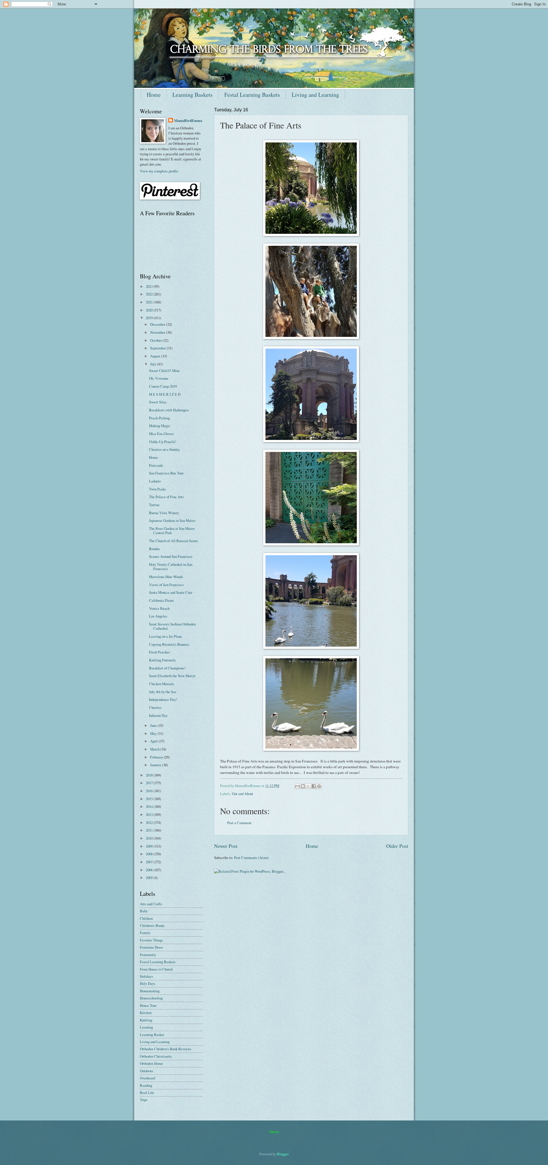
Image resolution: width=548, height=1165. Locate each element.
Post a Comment (239, 822)
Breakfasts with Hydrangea (169, 410)
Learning (146, 1027)
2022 (150, 294)
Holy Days (147, 983)
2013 (150, 814)
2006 (150, 869)
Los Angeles (158, 616)
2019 (150, 317)
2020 (150, 310)
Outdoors (146, 1070)
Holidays (146, 976)
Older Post (397, 845)
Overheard (147, 1078)
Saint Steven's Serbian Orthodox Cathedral (172, 626)
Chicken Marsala (161, 683)
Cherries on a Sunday (164, 449)
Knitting (146, 1020)
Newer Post (225, 845)
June (154, 725)
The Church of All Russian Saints (173, 540)
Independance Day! (163, 699)
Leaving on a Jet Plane (165, 636)
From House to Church (156, 969)
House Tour (148, 1005)
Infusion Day (158, 715)
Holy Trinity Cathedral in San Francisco (170, 566)
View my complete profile (159, 171)
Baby (144, 911)
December (158, 324)
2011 (150, 830)
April (154, 741)
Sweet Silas (157, 402)
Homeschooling (151, 998)
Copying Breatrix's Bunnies (169, 644)
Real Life (147, 1092)
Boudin (154, 548)
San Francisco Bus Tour (166, 473)
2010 (150, 838)
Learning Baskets (192, 94)
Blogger (282, 1153)
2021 (150, 302)
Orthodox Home (151, 1063)
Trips (143, 1099)
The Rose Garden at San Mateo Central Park (172, 530)
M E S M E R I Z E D (164, 394)
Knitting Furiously (162, 660)
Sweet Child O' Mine (164, 370)
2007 (150, 861)
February (157, 757)
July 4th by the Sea (162, 691)
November (158, 332)
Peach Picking (159, 417)
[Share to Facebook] (314, 786)
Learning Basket (152, 1034)
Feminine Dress (151, 947)
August (155, 356)
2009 (150, 846)
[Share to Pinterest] (319, 786)
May (154, 733)
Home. (154, 457)
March (155, 749)
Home (154, 94)
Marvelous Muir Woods (166, 576)
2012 (150, 822)
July (153, 364)
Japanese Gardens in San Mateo (172, 520)
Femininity (148, 954)
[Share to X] (308, 786)
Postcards (156, 465)
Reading (146, 1085)
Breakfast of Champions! (167, 668)
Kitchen (146, 1012)
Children (146, 918)
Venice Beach (159, 608)
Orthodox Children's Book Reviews (165, 1048)
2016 (150, 790)
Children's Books (152, 925)
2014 (150, 806)
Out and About (242, 793)
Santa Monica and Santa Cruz (170, 592)
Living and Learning (315, 94)
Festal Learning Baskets (252, 94)
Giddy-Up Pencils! (162, 441)
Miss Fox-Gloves (161, 433)
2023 (150, 286)
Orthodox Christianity (156, 1056)
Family (145, 932)
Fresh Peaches (159, 652)
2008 (150, 853)
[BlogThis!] (303, 786)
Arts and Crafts (151, 903)
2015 (150, 798)
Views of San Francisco (166, 584)
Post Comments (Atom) (251, 857)
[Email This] (297, 786)
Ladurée (155, 481)
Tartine (154, 504)
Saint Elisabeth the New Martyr (172, 675)
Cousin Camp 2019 (163, 386)
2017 (150, 782)
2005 (150, 877)
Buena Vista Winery (164, 512)
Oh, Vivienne (158, 378)
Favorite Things (151, 940)
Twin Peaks (157, 489)
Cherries (155, 707)
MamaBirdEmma (188, 120)
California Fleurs (161, 600)
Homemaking (150, 990)
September (158, 348)
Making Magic (159, 425)
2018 (150, 775)
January (156, 764)
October (156, 340)
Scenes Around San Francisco (170, 556)
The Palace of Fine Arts (166, 496)
